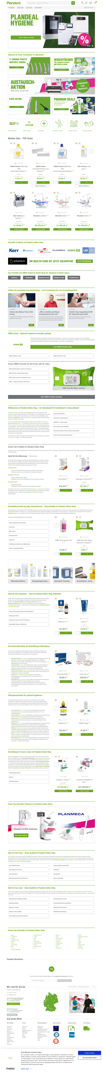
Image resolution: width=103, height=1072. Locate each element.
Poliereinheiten (78, 891)
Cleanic (83, 622)
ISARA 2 (83, 216)
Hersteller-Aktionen (72, 130)
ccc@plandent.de (12, 994)
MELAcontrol (12, 531)
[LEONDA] (40, 201)
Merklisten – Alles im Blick (60, 422)
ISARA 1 (61, 216)
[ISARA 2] (84, 201)
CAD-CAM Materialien (14, 865)
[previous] (10, 30)
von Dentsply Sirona (19, 728)
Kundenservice (12, 437)
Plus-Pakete (41, 130)
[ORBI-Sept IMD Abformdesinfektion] (19, 151)
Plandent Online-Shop (15, 412)
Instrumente (39, 423)
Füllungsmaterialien (41, 1030)
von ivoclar (17, 715)
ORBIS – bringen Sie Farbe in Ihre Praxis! (19, 381)
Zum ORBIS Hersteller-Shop (63, 347)
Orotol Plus (12, 527)
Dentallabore (23, 425)
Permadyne (62, 479)
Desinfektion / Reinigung (42, 1029)
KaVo (35, 938)
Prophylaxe (56, 869)
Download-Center (10, 1033)
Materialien (27, 423)
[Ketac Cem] (84, 659)
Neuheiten (29, 277)
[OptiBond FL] (63, 708)
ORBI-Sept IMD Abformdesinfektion (19, 168)
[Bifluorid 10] (63, 607)
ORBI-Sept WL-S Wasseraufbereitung (18, 373)
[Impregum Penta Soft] (84, 464)
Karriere (8, 1036)
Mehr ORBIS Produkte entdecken (51, 397)
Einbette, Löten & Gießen (15, 911)
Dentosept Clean (13, 535)
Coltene (13, 938)
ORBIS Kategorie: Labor (15, 356)
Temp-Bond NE (62, 674)
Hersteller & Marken (26, 1030)
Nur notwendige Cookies (90, 1057)
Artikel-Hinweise (10, 1041)
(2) (40, 186)
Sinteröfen (86, 891)
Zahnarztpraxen (14, 425)
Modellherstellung (13, 903)
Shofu (79, 935)
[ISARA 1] (62, 201)
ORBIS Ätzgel (83, 723)
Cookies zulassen (90, 1053)
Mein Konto (24, 1026)
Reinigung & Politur (14, 615)
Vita (79, 940)
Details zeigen (25, 1069)
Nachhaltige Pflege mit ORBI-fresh (18, 624)
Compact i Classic (62, 780)
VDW (79, 938)
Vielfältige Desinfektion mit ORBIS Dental (19, 544)
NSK (57, 936)
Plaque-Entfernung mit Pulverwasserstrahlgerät (21, 611)
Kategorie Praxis (44, 277)
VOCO (79, 941)
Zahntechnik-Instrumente (60, 907)
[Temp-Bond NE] (63, 659)
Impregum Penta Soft (83, 479)
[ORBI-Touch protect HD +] (63, 525)
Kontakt (24, 1037)
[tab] (29, 356)
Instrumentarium (13, 874)
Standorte (9, 1027)
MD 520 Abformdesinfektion (16, 548)
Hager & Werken (38, 935)
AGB (8, 1043)
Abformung (39, 1026)
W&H (79, 943)
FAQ (23, 1034)
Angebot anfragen (18, 229)
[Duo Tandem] (19, 201)
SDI (57, 946)
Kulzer (35, 944)
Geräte (34, 423)
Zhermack (80, 948)
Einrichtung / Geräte (58, 130)
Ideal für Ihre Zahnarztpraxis (61, 418)
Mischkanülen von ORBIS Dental (37, 489)
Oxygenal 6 (12, 539)
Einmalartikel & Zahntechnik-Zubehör (18, 916)
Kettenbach (36, 941)
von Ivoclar (18, 658)
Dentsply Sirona (15, 940)
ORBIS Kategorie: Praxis (60, 356)
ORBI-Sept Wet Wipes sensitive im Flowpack (20, 369)
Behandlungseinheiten (15, 772)
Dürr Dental (14, 944)
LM (34, 948)
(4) (84, 186)
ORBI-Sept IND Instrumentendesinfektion (62, 168)
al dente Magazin (10, 1037)
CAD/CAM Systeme (14, 781)
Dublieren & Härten (14, 907)
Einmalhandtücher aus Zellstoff (41, 168)
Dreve (12, 943)
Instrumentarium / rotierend (43, 1032)
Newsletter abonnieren (18, 419)
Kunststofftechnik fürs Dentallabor (62, 903)
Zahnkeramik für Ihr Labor (60, 898)
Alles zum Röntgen (58, 878)
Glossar (24, 1036)
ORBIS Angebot (27, 130)
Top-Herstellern (32, 416)
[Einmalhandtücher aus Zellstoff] (40, 151)
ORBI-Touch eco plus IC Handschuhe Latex (20, 377)
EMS (12, 946)
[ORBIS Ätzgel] (84, 708)
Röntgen (11, 777)
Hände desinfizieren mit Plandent (17, 522)
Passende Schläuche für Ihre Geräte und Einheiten (66, 430)
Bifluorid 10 (62, 622)
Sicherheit (9, 1038)
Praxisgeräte (57, 874)
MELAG (58, 935)
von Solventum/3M (21, 669)
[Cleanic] (84, 607)
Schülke (58, 944)
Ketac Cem (84, 674)
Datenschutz (9, 1040)
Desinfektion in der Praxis (15, 869)
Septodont (58, 948)
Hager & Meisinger (15, 949)
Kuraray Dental (37, 946)
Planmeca (58, 940)
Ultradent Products (83, 936)
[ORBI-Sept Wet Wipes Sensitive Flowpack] (84, 525)
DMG (12, 941)
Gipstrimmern (70, 891)
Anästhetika (40, 1027)
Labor (19, 423)
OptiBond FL (62, 723)
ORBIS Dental (59, 938)
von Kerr (17, 665)
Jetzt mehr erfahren (21, 835)
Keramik (39, 1033)
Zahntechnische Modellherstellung (18, 898)
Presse (8, 1034)
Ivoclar (35, 936)
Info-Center (24, 1033)
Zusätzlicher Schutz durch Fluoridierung (19, 620)
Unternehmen (10, 1029)
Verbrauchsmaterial (87, 130)
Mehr (31, 325)
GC (12, 948)
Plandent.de (9, 1026)
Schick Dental (59, 943)
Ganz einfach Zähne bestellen (61, 426)
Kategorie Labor (59, 277)
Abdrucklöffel (34, 492)
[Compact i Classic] (63, 765)
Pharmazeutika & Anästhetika (61, 865)
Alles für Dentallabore (59, 413)
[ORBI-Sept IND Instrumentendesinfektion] (62, 151)
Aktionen (14, 277)
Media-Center (10, 1032)
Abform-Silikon (70, 858)
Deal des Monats (12, 130)
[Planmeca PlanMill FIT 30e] (84, 765)
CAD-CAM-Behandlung (19, 861)
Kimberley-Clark (37, 943)
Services (8, 1030)
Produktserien (74, 277)
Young (80, 946)
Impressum (9, 1044)
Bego (12, 935)
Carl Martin (14, 936)
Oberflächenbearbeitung (60, 911)
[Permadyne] (63, 464)
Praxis (42, 421)
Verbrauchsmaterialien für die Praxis (18, 878)
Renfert (58, 941)
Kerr (35, 940)
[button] (82, 2)
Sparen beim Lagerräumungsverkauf (63, 435)
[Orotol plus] (84, 151)
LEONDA (39, 216)
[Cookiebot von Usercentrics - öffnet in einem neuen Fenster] (10, 1069)
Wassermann (81, 944)
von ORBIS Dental (17, 732)
